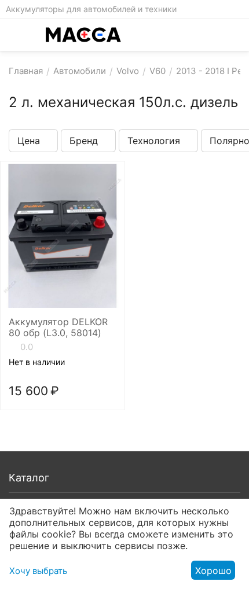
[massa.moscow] (83, 34)
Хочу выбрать (38, 570)
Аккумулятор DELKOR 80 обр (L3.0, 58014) (58, 327)
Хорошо (213, 570)
